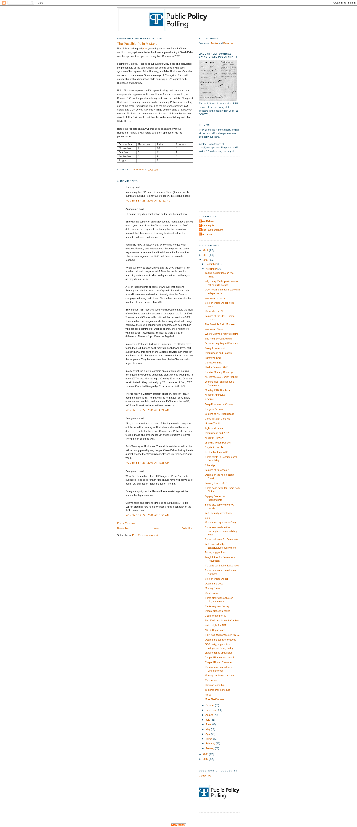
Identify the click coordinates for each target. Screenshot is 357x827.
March (209, 738)
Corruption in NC (214, 362)
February (211, 743)
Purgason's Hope (214, 409)
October (210, 705)
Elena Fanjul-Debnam (211, 229)
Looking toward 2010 (216, 483)
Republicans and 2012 (217, 433)
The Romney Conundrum (218, 338)
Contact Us (205, 775)
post (144, 48)
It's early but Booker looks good (222, 565)
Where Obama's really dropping (221, 333)
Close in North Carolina (217, 418)
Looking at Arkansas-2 (217, 470)
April (208, 734)
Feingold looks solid (215, 348)
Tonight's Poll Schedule (217, 689)
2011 (206, 250)
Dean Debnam (207, 221)
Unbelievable (212, 593)
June (209, 724)
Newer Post (123, 528)
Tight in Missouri (214, 428)
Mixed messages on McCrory (221, 522)
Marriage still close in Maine (220, 675)
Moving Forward (213, 588)
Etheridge (210, 465)
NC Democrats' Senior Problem (221, 377)
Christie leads (212, 680)
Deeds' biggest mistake (217, 611)
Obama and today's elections (220, 639)
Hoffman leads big (214, 685)
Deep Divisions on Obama (219, 404)
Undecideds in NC (214, 311)
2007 (206, 759)
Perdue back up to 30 (216, 452)
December (211, 264)
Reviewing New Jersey (217, 606)
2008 (206, 754)
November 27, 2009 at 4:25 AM (147, 462)
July (208, 719)
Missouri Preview (214, 437)
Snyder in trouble (214, 447)
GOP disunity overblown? (218, 513)
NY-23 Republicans (215, 630)
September (212, 710)
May (208, 729)
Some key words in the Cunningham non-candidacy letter (221, 531)
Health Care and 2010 (216, 367)
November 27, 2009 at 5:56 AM (147, 515)
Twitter (214, 43)
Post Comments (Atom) (145, 535)
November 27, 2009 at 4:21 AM (147, 410)
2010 (206, 255)
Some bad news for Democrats (221, 539)
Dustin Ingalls (207, 225)
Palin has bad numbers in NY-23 (222, 634)
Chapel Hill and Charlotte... (219, 662)
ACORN (209, 399)
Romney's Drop (213, 357)
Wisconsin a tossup (215, 298)
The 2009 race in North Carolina (222, 620)
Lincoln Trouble (213, 423)
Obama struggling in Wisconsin (221, 343)
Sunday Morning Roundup (219, 372)
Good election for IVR (216, 615)
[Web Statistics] (178, 825)
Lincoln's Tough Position (218, 442)
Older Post (187, 528)
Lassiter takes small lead (218, 652)
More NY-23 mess (214, 699)
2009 (206, 260)
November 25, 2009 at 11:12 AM (148, 200)
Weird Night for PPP (216, 625)
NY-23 (208, 694)
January (210, 748)
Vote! (207, 517)
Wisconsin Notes (214, 329)
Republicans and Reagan (218, 353)
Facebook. (229, 43)
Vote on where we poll (216, 578)
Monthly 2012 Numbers (217, 390)
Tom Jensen (206, 234)
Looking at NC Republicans (219, 413)
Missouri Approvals (215, 394)
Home (156, 528)
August (209, 715)
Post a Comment (126, 523)
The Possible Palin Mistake (219, 324)
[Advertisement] (222, 183)
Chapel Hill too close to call (219, 657)
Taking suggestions (215, 552)
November (211, 268)
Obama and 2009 (214, 583)
